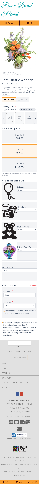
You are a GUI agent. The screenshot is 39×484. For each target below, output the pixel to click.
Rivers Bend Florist (16, 10)
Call (7, 482)
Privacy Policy (10, 472)
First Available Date (27, 109)
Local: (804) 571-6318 (19, 411)
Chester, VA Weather (9, 464)
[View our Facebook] (17, 395)
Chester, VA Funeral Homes (14, 457)
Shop (11, 23)
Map (20, 482)
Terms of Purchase (26, 472)
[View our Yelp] (21, 395)
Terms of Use (19, 475)
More (4, 94)
